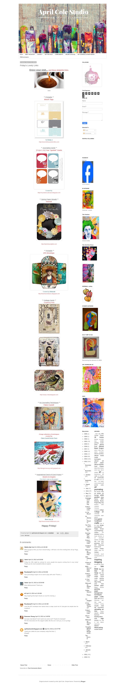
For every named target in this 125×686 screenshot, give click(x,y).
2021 (86, 441)
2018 (86, 446)
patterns (102, 598)
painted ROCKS (99, 587)
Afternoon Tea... (88, 529)
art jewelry (99, 483)
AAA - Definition (88, 558)
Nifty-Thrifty (97, 582)
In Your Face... (88, 580)
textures (96, 620)
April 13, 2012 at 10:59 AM (36, 582)
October (88, 474)
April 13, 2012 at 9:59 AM (40, 572)
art (100, 472)
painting (97, 589)
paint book (99, 583)
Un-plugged (88, 599)
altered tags (97, 470)
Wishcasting (98, 627)
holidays (96, 552)
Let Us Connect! (85, 184)
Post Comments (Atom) (34, 668)
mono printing (99, 580)
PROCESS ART (99, 600)
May (87, 493)
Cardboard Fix (88, 546)
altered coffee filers (99, 450)
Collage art (99, 512)
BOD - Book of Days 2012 (88, 569)
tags (102, 618)
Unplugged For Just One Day (88, 501)
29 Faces (99, 437)
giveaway (97, 543)
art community (99, 477)
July (87, 488)
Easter (95, 536)
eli (25, 593)
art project (97, 493)
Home (21, 54)
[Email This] (61, 533)
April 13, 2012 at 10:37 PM (52, 629)
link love (27, 535)
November (88, 470)
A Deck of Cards (88, 563)
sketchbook (101, 607)
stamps (102, 611)
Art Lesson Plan (99, 491)
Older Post (75, 665)
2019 (86, 444)
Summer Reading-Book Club (98, 616)
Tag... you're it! (87, 637)
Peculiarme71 (28, 572)
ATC (102, 499)
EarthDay (101, 534)
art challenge (101, 476)
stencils (96, 613)
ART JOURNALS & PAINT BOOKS (86, 54)
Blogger (83, 681)
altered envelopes (99, 452)
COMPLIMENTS (59, 54)
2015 (86, 454)
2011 (85, 654)
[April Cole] (87, 182)
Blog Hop (101, 502)
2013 (86, 459)
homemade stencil (99, 554)
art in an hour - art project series (99, 481)
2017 (86, 449)
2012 (86, 461)
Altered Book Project (99, 447)
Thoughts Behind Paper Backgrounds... (88, 630)
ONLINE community (70, 54)
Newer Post (23, 665)
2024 (86, 436)
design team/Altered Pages (99, 526)
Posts (86, 130)
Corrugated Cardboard (98, 520)
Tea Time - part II (88, 525)
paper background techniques (98, 593)
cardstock (96, 506)
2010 (86, 657)
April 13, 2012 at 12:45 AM (39, 547)
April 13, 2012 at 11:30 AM (34, 593)
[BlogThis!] (63, 533)
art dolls (96, 479)
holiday (102, 548)
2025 (86, 434)
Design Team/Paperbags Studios (99, 530)
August (88, 484)
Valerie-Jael (27, 547)
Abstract (96, 439)
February (88, 646)
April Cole (84, 160)
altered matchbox (99, 453)
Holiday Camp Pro (99, 550)
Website (96, 625)
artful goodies (99, 496)
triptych (102, 622)
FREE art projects (24, 57)
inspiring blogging (98, 560)
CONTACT (39, 54)
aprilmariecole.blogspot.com (33, 629)
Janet (26, 559)
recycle (96, 605)
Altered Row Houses (99, 468)
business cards (99, 504)
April (87, 496)
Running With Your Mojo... (88, 535)
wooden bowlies (98, 629)
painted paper (99, 585)
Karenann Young (29, 616)
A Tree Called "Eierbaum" (88, 605)
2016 (86, 451)
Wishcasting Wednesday (88, 552)
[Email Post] (57, 533)
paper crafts (99, 597)
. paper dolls (97, 433)
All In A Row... (87, 616)
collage (102, 510)
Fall (100, 539)
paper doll (97, 598)
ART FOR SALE (49, 54)
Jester (26, 582)
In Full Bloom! (88, 513)
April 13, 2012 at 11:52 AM (40, 604)
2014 (86, 456)
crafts (96, 523)
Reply (26, 554)
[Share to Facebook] (66, 533)
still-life (102, 613)
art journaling (98, 488)
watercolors (97, 624)
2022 (86, 439)
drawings (96, 534)
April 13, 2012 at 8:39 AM (35, 559)
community (96, 513)
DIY (103, 532)
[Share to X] (64, 533)
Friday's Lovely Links (88, 508)
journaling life (97, 564)
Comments (87, 133)
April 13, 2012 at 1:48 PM (42, 616)
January (88, 650)
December (88, 465)
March (87, 642)
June (87, 491)
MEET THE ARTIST (30, 54)
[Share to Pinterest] (68, 533)
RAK (95, 602)
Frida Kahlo (101, 541)
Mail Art (101, 569)
